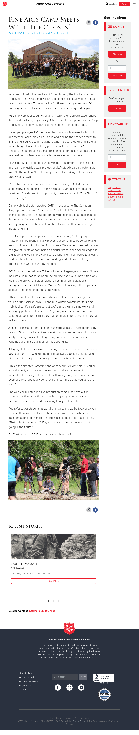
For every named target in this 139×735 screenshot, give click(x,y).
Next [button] (98, 565)
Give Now (117, 54)
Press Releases (115, 193)
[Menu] (133, 3)
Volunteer (117, 108)
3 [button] (58, 601)
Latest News (114, 190)
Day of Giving (26, 673)
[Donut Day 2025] (53, 546)
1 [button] (48, 601)
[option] (53, 559)
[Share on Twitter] (88, 22)
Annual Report (26, 677)
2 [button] (53, 601)
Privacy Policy (79, 721)
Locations (112, 4)
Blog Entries (114, 187)
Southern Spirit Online (42, 610)
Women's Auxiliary (28, 681)
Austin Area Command (50, 4)
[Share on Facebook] (95, 22)
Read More (54, 581)
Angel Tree (25, 685)
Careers (23, 689)
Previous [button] (9, 565)
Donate (124, 4)
